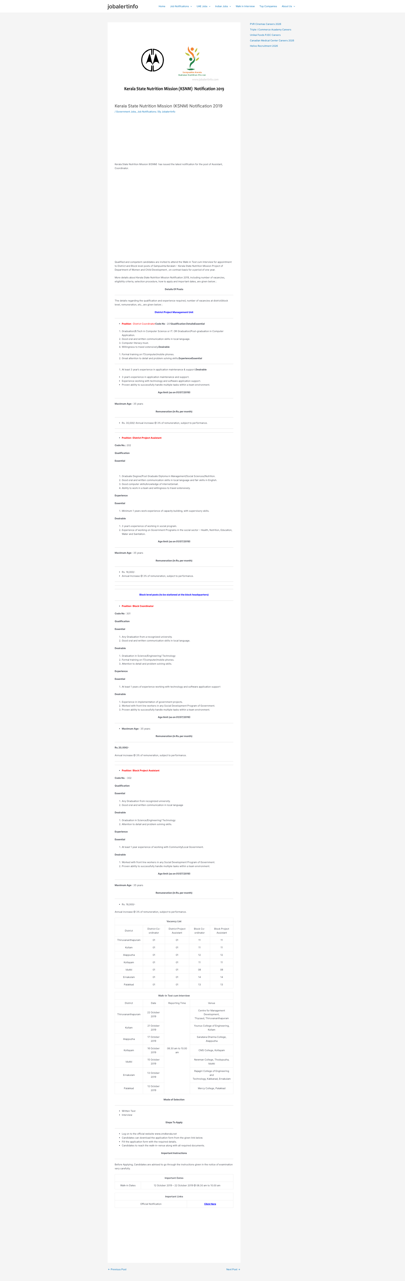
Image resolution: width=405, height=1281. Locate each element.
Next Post (233, 1269)
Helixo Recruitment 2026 (264, 45)
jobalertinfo (123, 6)
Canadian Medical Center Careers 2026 (272, 40)
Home (162, 6)
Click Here (210, 1203)
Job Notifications (179, 6)
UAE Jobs (202, 6)
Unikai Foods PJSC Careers (265, 34)
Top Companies (268, 6)
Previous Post (117, 1269)
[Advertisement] (174, 140)
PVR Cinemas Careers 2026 (265, 24)
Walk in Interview (245, 6)
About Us (287, 6)
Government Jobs (126, 111)
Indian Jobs (221, 6)
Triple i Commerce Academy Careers (270, 29)
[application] (190, 6)
